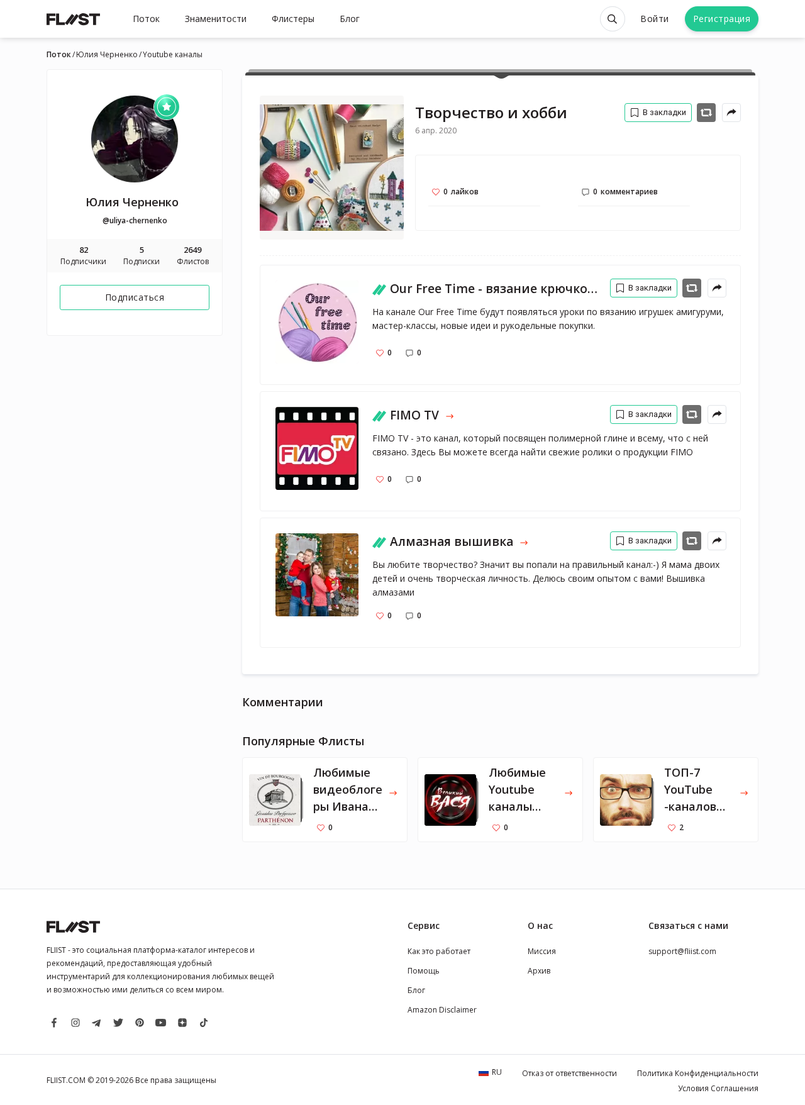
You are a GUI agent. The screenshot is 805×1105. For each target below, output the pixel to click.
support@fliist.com (682, 951)
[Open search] (613, 19)
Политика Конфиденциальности (697, 1073)
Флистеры (293, 19)
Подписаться (135, 297)
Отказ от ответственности (569, 1073)
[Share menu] (731, 112)
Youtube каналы (173, 54)
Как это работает (439, 951)
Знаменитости (216, 19)
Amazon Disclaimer (442, 1009)
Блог (350, 19)
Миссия (542, 951)
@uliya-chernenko (135, 220)
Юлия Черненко (107, 54)
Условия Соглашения (718, 1088)
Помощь (424, 970)
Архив (539, 970)
